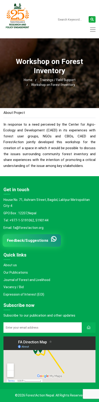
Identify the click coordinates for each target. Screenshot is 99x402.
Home (28, 80)
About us (10, 265)
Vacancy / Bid (13, 287)
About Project (14, 113)
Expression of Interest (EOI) (23, 294)
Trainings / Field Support (58, 80)
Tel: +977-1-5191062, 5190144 (25, 220)
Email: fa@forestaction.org (23, 228)
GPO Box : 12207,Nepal (19, 213)
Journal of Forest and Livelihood (26, 280)
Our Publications (15, 272)
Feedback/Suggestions (27, 240)
